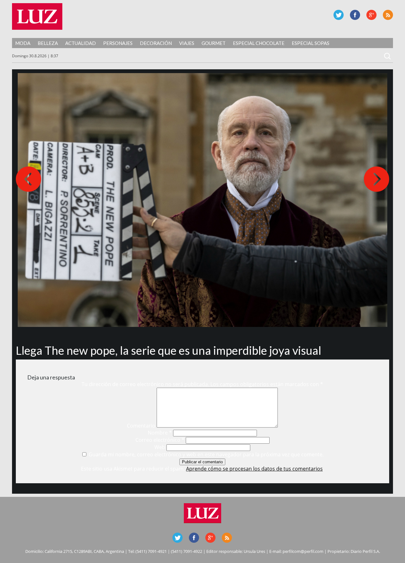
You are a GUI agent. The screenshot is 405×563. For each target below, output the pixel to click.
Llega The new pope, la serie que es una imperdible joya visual (168, 350)
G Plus (371, 15)
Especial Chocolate (258, 43)
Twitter (338, 15)
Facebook (355, 15)
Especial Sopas (310, 43)
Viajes (186, 43)
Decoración (156, 43)
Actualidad (80, 43)
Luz (37, 16)
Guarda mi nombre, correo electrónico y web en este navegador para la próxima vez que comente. (206, 454)
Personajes (118, 43)
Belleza (48, 43)
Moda (22, 43)
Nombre (160, 432)
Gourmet (214, 43)
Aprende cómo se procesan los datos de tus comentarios (254, 468)
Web (159, 447)
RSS (388, 15)
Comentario (141, 425)
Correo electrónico (159, 439)
